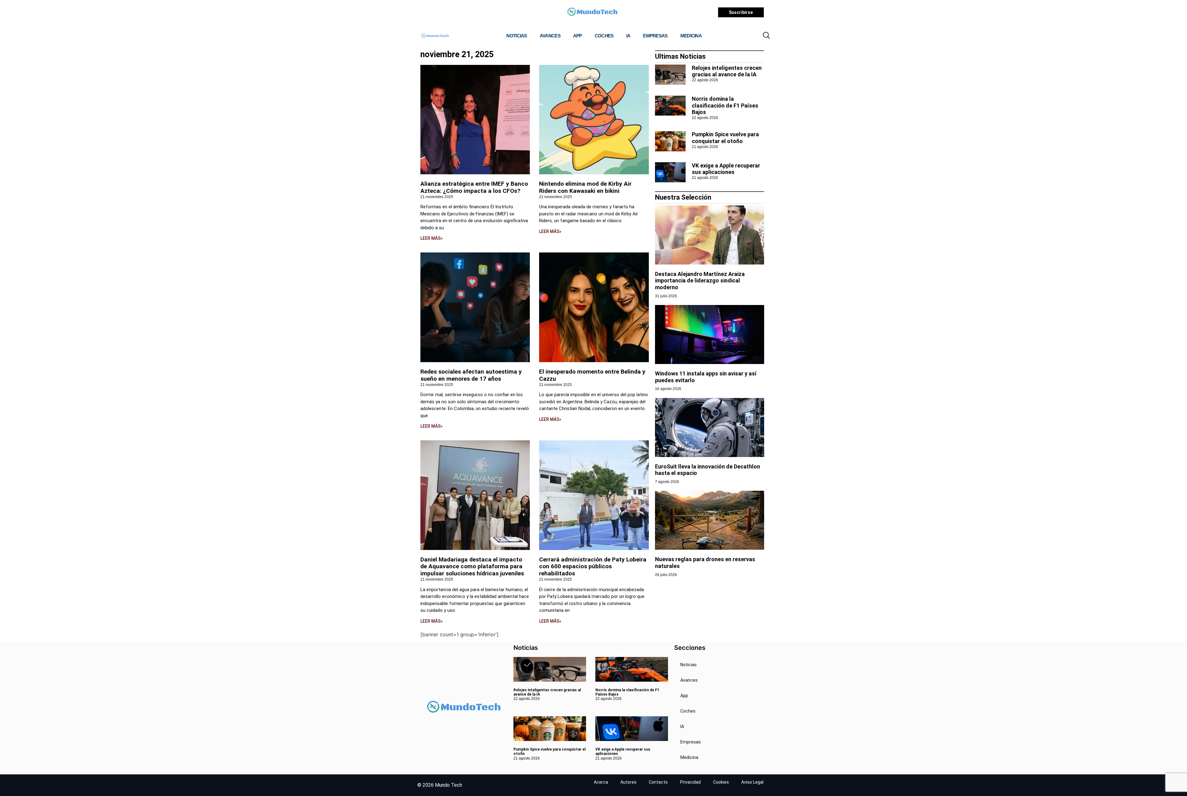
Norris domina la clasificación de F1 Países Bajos (725, 105)
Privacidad (690, 782)
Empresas (655, 35)
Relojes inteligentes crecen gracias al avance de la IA (727, 71)
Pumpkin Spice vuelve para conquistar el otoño (725, 137)
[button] (766, 36)
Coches (604, 35)
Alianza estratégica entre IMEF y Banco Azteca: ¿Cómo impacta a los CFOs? (474, 187)
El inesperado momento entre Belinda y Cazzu (592, 375)
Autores (628, 782)
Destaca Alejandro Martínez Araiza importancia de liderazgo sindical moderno (700, 280)
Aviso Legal (752, 782)
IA (628, 35)
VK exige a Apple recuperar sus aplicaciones (726, 169)
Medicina (691, 35)
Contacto (658, 782)
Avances (550, 35)
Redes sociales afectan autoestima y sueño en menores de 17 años (471, 375)
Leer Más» (431, 238)
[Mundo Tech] (592, 12)
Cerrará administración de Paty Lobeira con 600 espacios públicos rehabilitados (592, 566)
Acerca (601, 782)
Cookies (721, 782)
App (577, 35)
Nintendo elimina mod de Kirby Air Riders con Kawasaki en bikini (585, 187)
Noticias (516, 35)
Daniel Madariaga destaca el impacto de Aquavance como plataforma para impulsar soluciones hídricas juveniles (472, 566)
